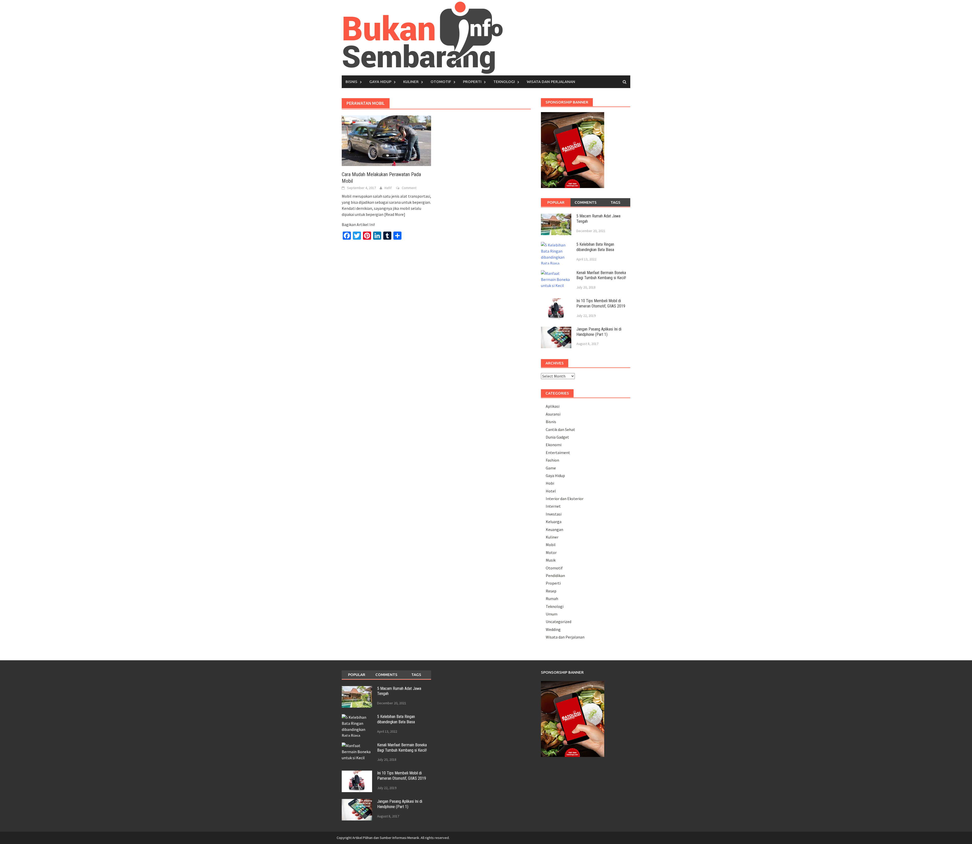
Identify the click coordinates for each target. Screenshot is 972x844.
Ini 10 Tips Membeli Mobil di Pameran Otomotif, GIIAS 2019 (600, 303)
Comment (409, 188)
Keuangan (554, 529)
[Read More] (394, 214)
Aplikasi (552, 406)
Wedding (553, 629)
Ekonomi (553, 444)
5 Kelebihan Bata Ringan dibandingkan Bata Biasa (595, 247)
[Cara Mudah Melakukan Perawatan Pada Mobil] (386, 140)
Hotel (551, 490)
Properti (472, 81)
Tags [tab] (615, 202)
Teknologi (504, 81)
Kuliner (411, 81)
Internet (553, 506)
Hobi (550, 483)
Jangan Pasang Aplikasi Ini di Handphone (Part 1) (598, 332)
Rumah (552, 598)
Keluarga (553, 521)
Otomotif (441, 81)
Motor (551, 552)
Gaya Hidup (380, 81)
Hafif (388, 188)
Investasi (553, 514)
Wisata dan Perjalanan (551, 81)
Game (551, 467)
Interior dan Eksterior (564, 498)
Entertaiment (558, 452)
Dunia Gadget (557, 437)
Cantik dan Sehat (560, 429)
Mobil (551, 544)
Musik (551, 560)
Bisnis (351, 81)
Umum (551, 613)
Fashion (552, 460)
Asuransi (553, 414)
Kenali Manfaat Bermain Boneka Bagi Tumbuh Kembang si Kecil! (601, 275)
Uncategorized (558, 621)
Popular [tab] (555, 202)
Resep (551, 590)
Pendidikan (555, 575)
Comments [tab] (586, 202)
